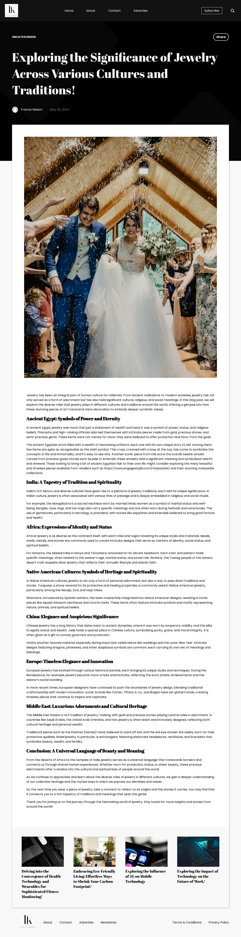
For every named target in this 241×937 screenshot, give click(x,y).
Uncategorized (24, 37)
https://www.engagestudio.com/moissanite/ (137, 468)
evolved (65, 670)
